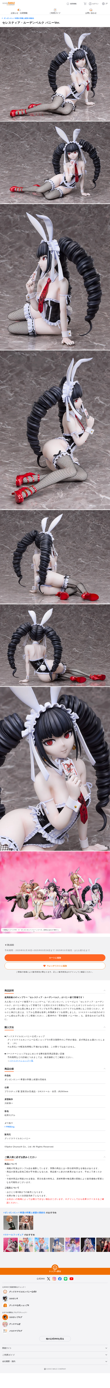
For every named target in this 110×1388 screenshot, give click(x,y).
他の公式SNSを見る (55, 1339)
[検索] (80, 3)
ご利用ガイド (8, 1355)
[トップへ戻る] (55, 1267)
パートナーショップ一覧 (21, 1061)
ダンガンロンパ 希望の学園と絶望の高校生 (19, 18)
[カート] (85, 3)
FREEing (10, 1127)
